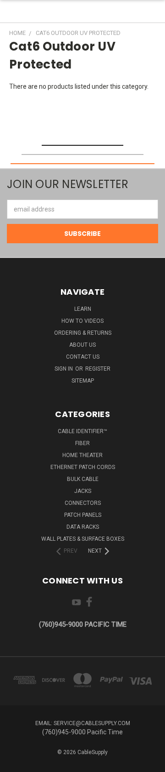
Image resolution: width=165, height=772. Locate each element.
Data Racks (82, 527)
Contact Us (82, 357)
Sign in (64, 369)
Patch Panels (82, 515)
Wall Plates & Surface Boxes (82, 539)
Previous (14, 763)
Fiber (82, 443)
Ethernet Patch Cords (82, 467)
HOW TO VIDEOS (82, 321)
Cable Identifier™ (82, 431)
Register (97, 369)
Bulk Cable (83, 479)
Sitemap (83, 380)
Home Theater (82, 455)
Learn (82, 309)
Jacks (82, 491)
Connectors (83, 503)
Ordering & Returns (82, 333)
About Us (82, 345)
